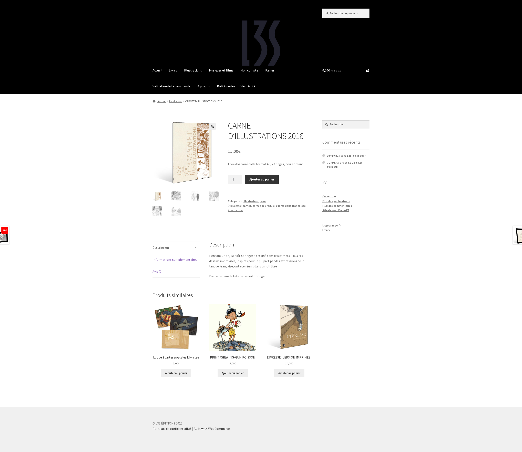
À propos (203, 86)
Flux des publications (336, 201)
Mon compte (249, 70)
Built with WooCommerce (212, 429)
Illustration (175, 101)
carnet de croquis (263, 206)
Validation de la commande (171, 86)
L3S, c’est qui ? (356, 155)
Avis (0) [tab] (158, 271)
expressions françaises (291, 206)
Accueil (157, 70)
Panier (269, 70)
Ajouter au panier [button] (176, 373)
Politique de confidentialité (236, 86)
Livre (263, 201)
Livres (173, 70)
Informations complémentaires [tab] (175, 259)
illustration (235, 210)
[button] (212, 126)
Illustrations (193, 70)
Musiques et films (221, 70)
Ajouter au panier (261, 179)
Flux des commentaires (337, 206)
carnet (247, 206)
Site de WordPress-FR (335, 210)
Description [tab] (161, 247)
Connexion (329, 196)
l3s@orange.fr (331, 225)
